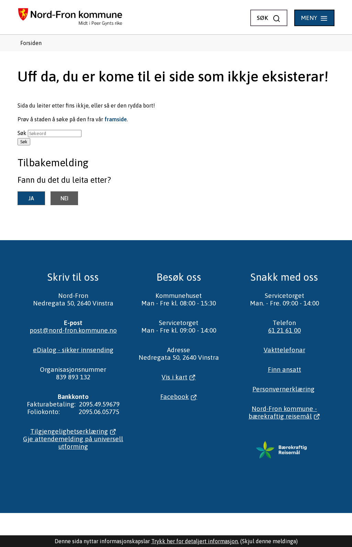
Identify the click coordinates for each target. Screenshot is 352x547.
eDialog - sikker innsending (73, 350)
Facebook (174, 396)
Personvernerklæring (283, 389)
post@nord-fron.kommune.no (73, 330)
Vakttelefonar (284, 350)
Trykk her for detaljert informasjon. (195, 541)
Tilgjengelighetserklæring (69, 431)
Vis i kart (174, 377)
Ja (31, 198)
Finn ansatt (284, 369)
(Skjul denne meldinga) (269, 541)
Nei (64, 198)
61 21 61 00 (284, 330)
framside (115, 119)
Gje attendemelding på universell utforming (73, 442)
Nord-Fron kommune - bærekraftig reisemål (283, 412)
